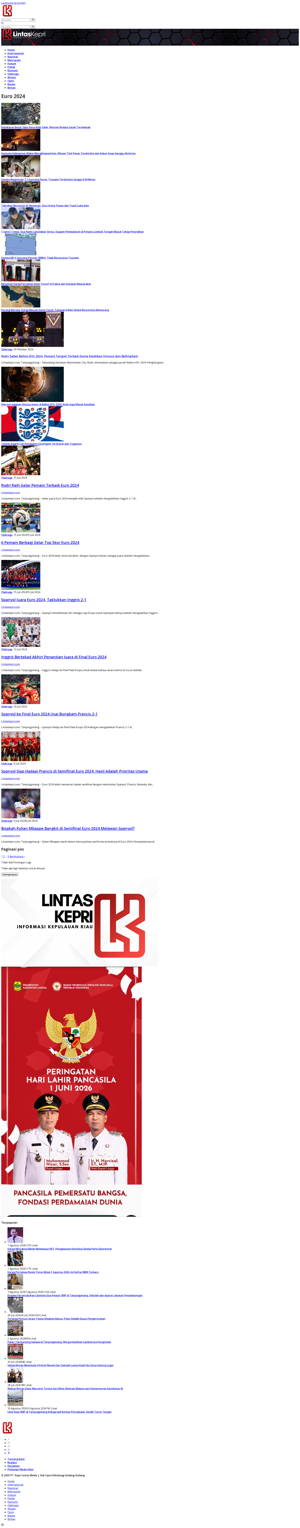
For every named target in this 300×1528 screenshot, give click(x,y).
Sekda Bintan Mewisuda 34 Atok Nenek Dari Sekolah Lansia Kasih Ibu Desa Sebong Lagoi (60, 1365)
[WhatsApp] (9, 1449)
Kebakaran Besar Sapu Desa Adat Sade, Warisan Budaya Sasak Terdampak (45, 127)
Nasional (13, 56)
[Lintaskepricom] (28, 16)
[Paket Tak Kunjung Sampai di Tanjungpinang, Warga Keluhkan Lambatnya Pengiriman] (15, 1335)
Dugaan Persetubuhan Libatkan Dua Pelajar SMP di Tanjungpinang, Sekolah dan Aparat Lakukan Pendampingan (75, 1295)
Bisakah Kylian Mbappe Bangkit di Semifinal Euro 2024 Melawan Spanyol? (68, 828)
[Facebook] (9, 1439)
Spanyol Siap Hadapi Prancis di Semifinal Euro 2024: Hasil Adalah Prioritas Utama (74, 771)
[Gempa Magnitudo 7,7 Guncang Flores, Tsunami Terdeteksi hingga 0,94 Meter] (20, 176)
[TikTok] (9, 1453)
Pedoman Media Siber (21, 1469)
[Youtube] (9, 1446)
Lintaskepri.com (10, 492)
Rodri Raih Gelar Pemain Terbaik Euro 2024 (40, 485)
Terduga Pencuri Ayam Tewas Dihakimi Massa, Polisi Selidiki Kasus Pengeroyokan (56, 1318)
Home (11, 50)
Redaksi (12, 1462)
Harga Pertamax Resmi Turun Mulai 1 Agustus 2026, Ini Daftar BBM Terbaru (53, 1272)
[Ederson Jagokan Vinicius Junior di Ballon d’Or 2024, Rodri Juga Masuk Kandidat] (32, 401)
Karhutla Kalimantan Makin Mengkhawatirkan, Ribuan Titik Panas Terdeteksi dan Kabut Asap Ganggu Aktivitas (68, 153)
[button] (33, 20)
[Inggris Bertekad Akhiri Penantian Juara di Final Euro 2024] (20, 646)
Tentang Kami (16, 1459)
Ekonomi (13, 70)
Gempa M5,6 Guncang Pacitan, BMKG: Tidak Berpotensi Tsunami (40, 257)
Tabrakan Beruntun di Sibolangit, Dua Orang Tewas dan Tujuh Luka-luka (45, 205)
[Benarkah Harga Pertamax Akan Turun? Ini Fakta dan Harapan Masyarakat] (20, 280)
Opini (11, 81)
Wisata (12, 77)
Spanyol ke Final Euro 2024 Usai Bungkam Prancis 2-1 (49, 713)
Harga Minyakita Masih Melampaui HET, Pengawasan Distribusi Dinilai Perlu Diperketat (60, 1249)
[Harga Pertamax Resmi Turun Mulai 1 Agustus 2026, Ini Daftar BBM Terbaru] (15, 1265)
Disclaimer (14, 1466)
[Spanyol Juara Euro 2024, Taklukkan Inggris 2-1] (20, 588)
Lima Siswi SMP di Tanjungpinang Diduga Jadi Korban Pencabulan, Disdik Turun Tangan (60, 1412)
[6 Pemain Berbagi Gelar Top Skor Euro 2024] (20, 531)
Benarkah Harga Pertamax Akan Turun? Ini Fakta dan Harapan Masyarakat (46, 284)
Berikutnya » (17, 856)
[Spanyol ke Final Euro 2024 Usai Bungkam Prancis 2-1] (20, 703)
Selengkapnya (9, 874)
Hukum (12, 63)
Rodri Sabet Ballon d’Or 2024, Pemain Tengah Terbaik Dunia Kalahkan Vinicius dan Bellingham (69, 356)
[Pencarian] (2, 23)
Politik (11, 67)
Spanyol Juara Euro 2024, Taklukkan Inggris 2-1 (43, 599)
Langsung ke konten (13, 3)
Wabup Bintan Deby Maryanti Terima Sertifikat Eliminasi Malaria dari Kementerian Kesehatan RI (65, 1388)
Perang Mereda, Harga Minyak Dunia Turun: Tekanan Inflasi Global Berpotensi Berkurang (55, 310)
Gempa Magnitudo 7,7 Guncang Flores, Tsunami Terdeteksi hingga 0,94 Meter (48, 179)
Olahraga (13, 74)
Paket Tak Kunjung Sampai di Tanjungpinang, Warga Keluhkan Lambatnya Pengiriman (59, 1342)
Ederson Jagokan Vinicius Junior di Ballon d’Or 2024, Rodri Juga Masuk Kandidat (48, 404)
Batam (11, 84)
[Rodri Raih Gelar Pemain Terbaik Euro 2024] (20, 474)
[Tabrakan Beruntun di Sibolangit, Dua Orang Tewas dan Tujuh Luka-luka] (20, 202)
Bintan (11, 87)
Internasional (16, 53)
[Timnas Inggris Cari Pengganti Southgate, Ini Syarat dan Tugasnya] (32, 440)
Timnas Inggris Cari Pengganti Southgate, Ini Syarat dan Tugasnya (41, 444)
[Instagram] (9, 1443)
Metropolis (14, 60)
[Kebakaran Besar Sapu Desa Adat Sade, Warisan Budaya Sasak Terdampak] (20, 124)
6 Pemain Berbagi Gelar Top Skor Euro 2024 (40, 542)
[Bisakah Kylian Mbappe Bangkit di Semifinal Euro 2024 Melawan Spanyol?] (20, 817)
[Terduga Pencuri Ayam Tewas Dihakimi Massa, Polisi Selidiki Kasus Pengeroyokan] (15, 1312)
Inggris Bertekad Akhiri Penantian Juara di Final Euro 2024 (53, 656)
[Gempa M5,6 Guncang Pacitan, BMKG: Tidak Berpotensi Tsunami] (20, 254)
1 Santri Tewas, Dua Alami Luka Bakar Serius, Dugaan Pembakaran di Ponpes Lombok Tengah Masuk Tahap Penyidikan (72, 231)
